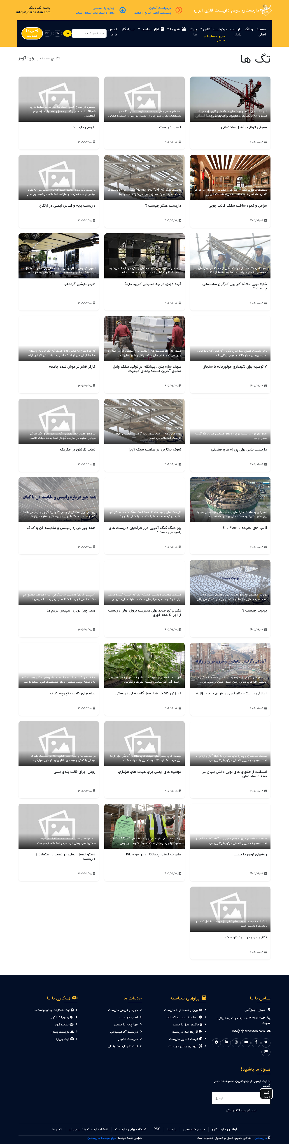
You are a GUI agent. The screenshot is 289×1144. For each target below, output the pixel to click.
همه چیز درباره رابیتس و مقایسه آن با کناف (61, 527)
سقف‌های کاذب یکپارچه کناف (72, 693)
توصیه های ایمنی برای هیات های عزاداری (149, 771)
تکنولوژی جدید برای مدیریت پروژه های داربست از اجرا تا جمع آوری (144, 612)
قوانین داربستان (225, 1129)
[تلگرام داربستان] (216, 1042)
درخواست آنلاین (215, 29)
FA (67, 33)
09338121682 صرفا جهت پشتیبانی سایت (243, 1020)
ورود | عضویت (31, 33)
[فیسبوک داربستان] (256, 1042)
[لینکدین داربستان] (226, 1042)
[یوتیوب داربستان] (246, 1042)
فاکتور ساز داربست (186, 1025)
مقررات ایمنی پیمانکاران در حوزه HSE (152, 854)
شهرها (175, 29)
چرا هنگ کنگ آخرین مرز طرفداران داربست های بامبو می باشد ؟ (145, 530)
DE (47, 33)
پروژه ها (193, 32)
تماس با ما (112, 32)
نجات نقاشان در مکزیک (77, 449)
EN (57, 33)
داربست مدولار (128, 1039)
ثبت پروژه (63, 1039)
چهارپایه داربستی (126, 1025)
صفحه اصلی (261, 32)
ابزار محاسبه (150, 29)
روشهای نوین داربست (250, 854)
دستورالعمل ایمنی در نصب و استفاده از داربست (65, 856)
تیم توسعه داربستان (101, 1138)
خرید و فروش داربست (123, 1010)
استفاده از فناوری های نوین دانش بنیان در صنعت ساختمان (235, 774)
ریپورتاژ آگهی (60, 1017)
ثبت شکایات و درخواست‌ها (52, 1010)
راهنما (171, 1129)
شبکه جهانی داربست (131, 1129)
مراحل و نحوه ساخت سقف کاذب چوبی (237, 205)
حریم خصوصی (194, 1129)
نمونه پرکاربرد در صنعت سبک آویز (155, 449)
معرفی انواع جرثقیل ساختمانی (244, 127)
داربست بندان (235, 32)
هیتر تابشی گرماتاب (79, 284)
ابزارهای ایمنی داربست (183, 1046)
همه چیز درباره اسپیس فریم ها (71, 610)
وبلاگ (249, 29)
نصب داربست (128, 1017)
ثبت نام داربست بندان (123, 1046)
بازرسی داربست (83, 127)
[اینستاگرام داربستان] (236, 1042)
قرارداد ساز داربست (185, 1032)
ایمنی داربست (170, 127)
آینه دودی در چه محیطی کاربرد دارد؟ (152, 284)
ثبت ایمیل (266, 1095)
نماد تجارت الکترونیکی (241, 1110)
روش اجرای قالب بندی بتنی (74, 771)
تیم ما (57, 1129)
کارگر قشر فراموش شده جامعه (72, 366)
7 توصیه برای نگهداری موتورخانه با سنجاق (235, 366)
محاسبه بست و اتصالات (182, 1017)
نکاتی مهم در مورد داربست (246, 937)
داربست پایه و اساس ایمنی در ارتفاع (67, 205)
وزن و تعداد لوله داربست (181, 1010)
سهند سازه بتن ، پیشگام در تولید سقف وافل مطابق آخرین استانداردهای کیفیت (147, 369)
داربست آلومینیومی (124, 1032)
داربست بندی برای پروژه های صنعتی (239, 449)
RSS (157, 1129)
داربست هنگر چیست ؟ (163, 205)
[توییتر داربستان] (265, 1042)
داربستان (260, 1138)
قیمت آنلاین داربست (184, 1039)
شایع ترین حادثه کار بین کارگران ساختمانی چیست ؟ (234, 286)
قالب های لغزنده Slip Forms (244, 527)
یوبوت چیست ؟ (254, 610)
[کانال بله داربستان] (265, 1051)
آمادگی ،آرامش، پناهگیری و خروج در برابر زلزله (231, 693)
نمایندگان (128, 29)
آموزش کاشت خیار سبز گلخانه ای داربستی (148, 693)
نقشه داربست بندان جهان (88, 1129)
